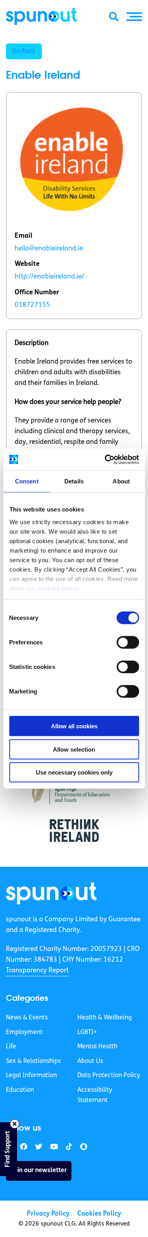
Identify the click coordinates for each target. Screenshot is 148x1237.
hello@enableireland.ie (49, 248)
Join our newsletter (39, 1170)
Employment (24, 1032)
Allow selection (74, 749)
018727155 (32, 305)
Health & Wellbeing (104, 1018)
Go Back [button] (24, 51)
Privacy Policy (48, 1213)
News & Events (27, 1018)
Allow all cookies (74, 726)
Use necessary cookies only (74, 772)
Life (11, 1047)
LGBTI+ (87, 1032)
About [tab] (121, 481)
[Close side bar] (14, 1124)
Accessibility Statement (94, 1095)
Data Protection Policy (108, 1075)
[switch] (127, 642)
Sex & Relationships (33, 1061)
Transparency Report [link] (37, 970)
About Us (90, 1061)
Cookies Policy (99, 1213)
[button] (134, 16)
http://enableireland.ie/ (49, 276)
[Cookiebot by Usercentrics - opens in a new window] (105, 459)
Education (20, 1090)
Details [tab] (74, 481)
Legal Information (31, 1075)
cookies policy (58, 588)
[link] (51, 893)
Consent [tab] (27, 481)
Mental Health (97, 1047)
